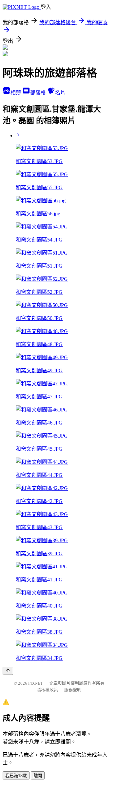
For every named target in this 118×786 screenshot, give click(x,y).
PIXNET (35, 683)
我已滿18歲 (16, 775)
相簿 (16, 92)
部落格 (38, 92)
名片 (60, 92)
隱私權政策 (47, 689)
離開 (37, 775)
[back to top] (8, 671)
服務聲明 (72, 689)
